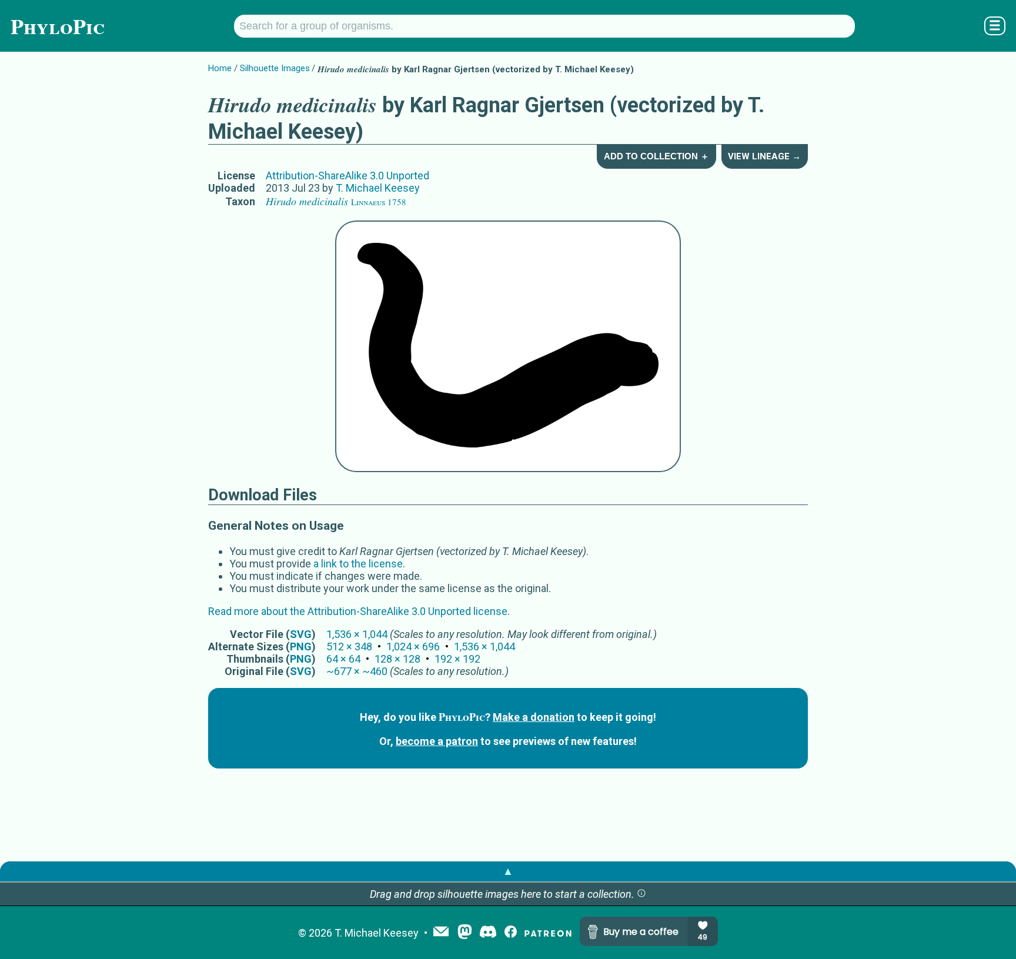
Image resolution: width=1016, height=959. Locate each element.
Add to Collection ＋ (656, 156)
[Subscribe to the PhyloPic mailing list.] (441, 932)
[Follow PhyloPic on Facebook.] (510, 932)
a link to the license (358, 563)
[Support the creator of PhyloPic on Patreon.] (548, 933)
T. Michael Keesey (378, 188)
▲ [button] (508, 871)
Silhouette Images (275, 68)
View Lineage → (764, 156)
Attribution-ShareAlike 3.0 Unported (347, 175)
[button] (641, 894)
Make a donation (533, 717)
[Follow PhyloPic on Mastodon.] (464, 932)
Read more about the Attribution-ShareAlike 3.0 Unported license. (359, 611)
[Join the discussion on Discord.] (488, 932)
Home (220, 68)
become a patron (437, 741)
